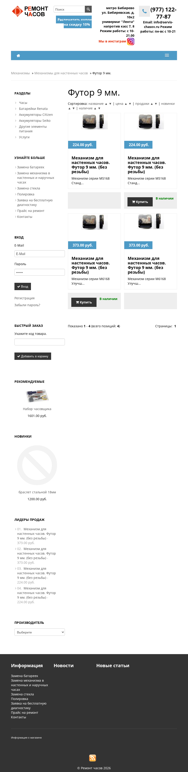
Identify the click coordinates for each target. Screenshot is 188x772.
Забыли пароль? (27, 305)
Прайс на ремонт (30, 210)
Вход (24, 286)
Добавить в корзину (34, 356)
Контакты (24, 216)
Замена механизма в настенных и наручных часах (35, 177)
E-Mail (19, 245)
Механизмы (20, 73)
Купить (141, 202)
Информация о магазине (26, 737)
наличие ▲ (88, 108)
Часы (23, 102)
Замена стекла (28, 188)
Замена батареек (30, 167)
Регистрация (24, 298)
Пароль (20, 264)
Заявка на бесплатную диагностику (35, 202)
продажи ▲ (144, 103)
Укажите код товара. (30, 333)
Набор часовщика (37, 409)
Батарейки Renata (33, 108)
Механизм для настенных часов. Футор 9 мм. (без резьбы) (91, 164)
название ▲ (98, 103)
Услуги (24, 137)
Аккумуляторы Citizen (36, 114)
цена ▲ (121, 103)
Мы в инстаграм (113, 41)
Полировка (25, 194)
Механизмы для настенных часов (61, 73)
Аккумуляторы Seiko (34, 120)
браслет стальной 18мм (37, 492)
